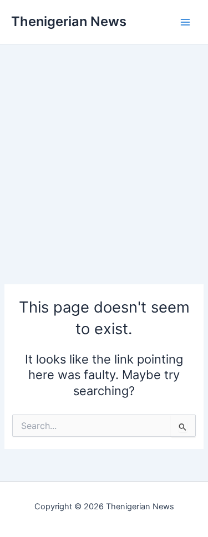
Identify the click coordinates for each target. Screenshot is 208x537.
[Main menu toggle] (185, 22)
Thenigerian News (68, 21)
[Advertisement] (104, 148)
